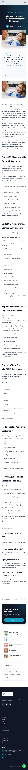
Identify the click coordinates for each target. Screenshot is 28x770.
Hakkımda (4, 715)
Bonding (6, 677)
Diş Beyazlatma (19, 671)
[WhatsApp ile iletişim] (24, 766)
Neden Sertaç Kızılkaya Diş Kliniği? (11, 63)
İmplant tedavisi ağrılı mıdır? (11, 70)
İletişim (3, 726)
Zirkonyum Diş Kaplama (9, 671)
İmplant (6, 668)
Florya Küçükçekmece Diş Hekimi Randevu (13, 65)
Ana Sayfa (10, 12)
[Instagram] (3, 704)
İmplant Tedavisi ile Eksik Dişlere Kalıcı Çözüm (14, 59)
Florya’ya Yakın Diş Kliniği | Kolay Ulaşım (12, 61)
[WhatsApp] (10, 704)
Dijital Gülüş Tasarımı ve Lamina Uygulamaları (14, 57)
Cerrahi (6, 674)
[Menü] (25, 2)
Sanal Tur (4, 723)
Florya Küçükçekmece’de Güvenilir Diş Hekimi (14, 55)
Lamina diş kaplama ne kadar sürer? (12, 67)
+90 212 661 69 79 (8, 754)
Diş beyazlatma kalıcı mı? (10, 72)
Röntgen (12, 674)
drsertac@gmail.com (9, 757)
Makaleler (18, 12)
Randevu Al (14, 620)
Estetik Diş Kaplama (14, 668)
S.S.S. (3, 721)
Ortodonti (18, 674)
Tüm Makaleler (6, 599)
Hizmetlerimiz (4, 717)
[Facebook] (6, 704)
